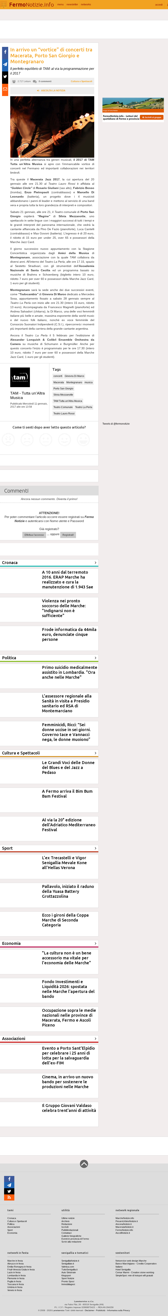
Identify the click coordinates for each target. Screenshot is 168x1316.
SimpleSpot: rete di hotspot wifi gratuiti (134, 1275)
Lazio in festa (13, 1272)
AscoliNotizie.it (123, 1233)
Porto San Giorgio (63, 388)
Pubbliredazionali (69, 1230)
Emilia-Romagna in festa (19, 1266)
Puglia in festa (14, 1281)
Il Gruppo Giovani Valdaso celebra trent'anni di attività (69, 1108)
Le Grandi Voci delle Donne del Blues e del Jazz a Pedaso (68, 767)
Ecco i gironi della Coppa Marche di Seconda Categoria (65, 920)
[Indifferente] (45, 439)
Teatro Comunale (63, 407)
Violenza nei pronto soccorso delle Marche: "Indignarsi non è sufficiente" (64, 608)
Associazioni (13, 1227)
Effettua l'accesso (34, 535)
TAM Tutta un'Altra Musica (67, 401)
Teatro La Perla (83, 407)
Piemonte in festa (15, 1278)
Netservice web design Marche (131, 1260)
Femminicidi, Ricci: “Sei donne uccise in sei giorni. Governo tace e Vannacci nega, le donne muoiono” (66, 732)
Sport (10, 1230)
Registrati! (68, 535)
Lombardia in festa (16, 1275)
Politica (10, 1224)
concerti (57, 376)
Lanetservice (58, 1310)
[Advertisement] (133, 68)
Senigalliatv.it (67, 1263)
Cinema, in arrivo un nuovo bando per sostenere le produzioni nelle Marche (67, 1081)
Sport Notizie (67, 1278)
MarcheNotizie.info (125, 1218)
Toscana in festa (15, 1284)
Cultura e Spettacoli (81, 81)
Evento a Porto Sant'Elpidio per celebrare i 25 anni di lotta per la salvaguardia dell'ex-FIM (68, 1055)
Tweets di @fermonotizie (116, 423)
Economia (12, 1233)
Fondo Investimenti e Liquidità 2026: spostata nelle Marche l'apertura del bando (68, 989)
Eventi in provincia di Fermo (75, 1239)
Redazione (66, 1224)
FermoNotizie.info (124, 1230)
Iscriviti (64, 1227)
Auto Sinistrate (68, 1272)
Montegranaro (74, 382)
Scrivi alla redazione (71, 1241)
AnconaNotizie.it (124, 1224)
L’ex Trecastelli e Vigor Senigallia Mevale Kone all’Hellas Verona (64, 862)
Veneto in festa (14, 1290)
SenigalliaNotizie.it (70, 1260)
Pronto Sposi (67, 1281)
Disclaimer (89, 1310)
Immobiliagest (68, 1284)
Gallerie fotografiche (71, 1236)
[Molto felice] (83, 439)
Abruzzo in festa (15, 1263)
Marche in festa (15, 1260)
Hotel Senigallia (123, 1269)
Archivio (65, 1221)
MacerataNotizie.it (124, 1227)
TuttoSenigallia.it (69, 1269)
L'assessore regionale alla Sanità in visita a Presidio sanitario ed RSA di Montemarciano (67, 703)
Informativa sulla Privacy (118, 1310)
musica (89, 382)
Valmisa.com (67, 1266)
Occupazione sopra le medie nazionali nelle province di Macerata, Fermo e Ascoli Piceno (69, 1017)
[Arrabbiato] (8, 439)
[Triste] (27, 439)
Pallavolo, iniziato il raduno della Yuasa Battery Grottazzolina (68, 891)
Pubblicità (100, 1310)
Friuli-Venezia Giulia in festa (21, 1269)
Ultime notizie (68, 1218)
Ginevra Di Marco (74, 376)
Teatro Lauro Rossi (64, 413)
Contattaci (66, 1233)
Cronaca (11, 1218)
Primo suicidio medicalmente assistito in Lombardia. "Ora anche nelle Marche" (69, 672)
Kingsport (66, 1275)
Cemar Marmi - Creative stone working (135, 1272)
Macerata (58, 382)
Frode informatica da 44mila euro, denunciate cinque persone (69, 634)
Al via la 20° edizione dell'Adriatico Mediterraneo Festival (68, 824)
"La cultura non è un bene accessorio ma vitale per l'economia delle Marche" (66, 958)
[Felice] (64, 439)
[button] (159, 4)
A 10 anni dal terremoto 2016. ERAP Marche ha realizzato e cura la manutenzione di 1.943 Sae (67, 579)
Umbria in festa (14, 1287)
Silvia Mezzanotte (63, 394)
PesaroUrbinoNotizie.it (127, 1221)
